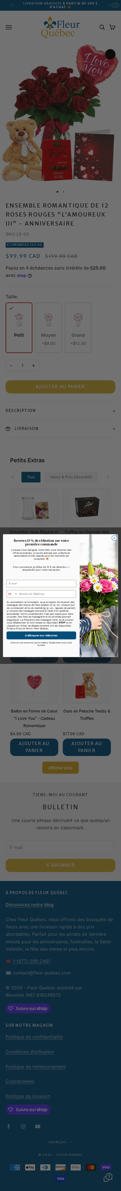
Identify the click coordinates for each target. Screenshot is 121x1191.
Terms (29, 628)
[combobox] (12, 593)
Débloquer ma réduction (41, 635)
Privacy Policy (15, 628)
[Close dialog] (114, 537)
